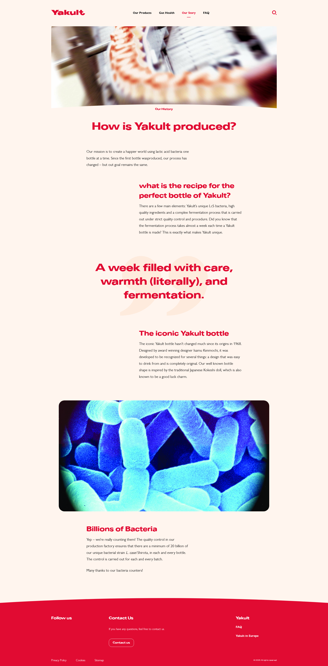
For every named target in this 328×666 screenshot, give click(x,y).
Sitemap (99, 660)
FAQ (239, 627)
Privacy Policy (58, 660)
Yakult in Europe (247, 636)
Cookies (80, 660)
